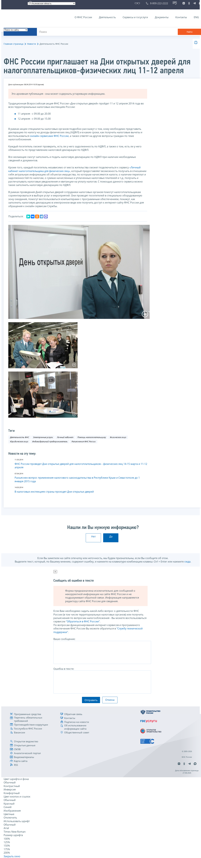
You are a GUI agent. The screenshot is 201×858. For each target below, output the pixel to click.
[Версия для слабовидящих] (138, 3)
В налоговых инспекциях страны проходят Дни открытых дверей (54, 491)
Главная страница (13, 43)
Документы (161, 17)
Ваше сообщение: (64, 639)
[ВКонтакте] (33, 216)
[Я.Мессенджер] (28, 216)
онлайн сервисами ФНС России (49, 136)
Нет (93, 536)
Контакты (181, 17)
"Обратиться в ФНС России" (83, 621)
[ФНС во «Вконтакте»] (183, 3)
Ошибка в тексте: (63, 669)
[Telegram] (41, 216)
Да (110, 536)
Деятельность (107, 17)
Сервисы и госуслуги (135, 17)
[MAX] (46, 216)
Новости (31, 43)
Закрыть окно (12, 856)
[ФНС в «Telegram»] (194, 3)
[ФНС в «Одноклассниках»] (189, 3)
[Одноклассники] (37, 216)
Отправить (91, 700)
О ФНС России (83, 17)
